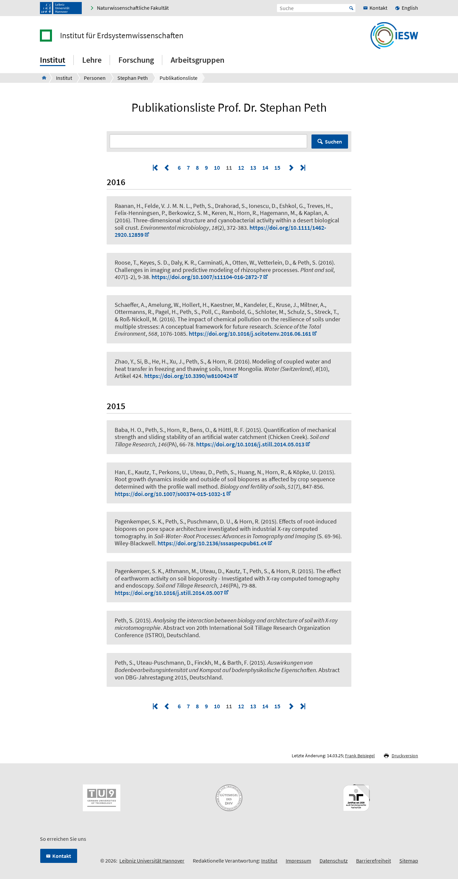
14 (265, 167)
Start (351, 8)
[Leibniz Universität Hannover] (61, 8)
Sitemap (408, 860)
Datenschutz (334, 860)
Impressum (298, 860)
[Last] (302, 167)
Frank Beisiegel (360, 756)
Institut (269, 860)
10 (217, 167)
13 (253, 167)
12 (241, 167)
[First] (156, 167)
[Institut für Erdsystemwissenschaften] (42, 78)
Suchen (333, 141)
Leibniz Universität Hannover (151, 860)
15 (277, 167)
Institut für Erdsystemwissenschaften (121, 36)
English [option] (410, 7)
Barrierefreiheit (373, 860)
